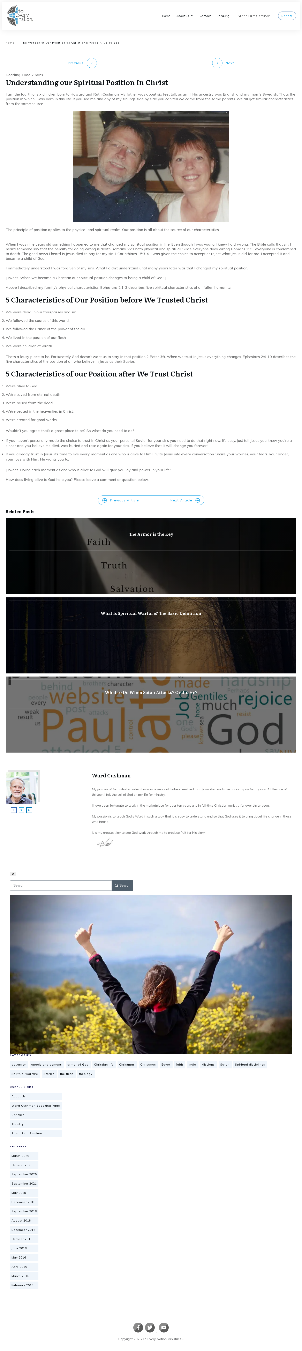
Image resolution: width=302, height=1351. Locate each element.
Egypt (165, 1064)
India (192, 1064)
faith (179, 1064)
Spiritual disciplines (250, 1064)
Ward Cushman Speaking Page (36, 1105)
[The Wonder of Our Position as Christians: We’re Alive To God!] (151, 974)
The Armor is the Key (151, 556)
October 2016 (22, 1239)
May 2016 (19, 1257)
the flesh (66, 1074)
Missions (208, 1064)
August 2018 (21, 1220)
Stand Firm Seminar (27, 1133)
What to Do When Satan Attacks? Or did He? (151, 715)
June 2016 (19, 1248)
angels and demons (46, 1064)
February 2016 (22, 1285)
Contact (18, 1115)
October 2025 (22, 1165)
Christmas (127, 1064)
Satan (224, 1064)
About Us (19, 1096)
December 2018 (23, 1202)
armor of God (78, 1064)
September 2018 (24, 1211)
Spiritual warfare (25, 1074)
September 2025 (24, 1174)
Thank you (20, 1124)
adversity (19, 1064)
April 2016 (19, 1267)
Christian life (104, 1064)
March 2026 (20, 1156)
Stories (49, 1074)
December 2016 (23, 1230)
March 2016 (20, 1276)
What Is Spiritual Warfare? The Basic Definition (151, 635)
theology (85, 1074)
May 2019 (19, 1193)
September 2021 (24, 1183)
